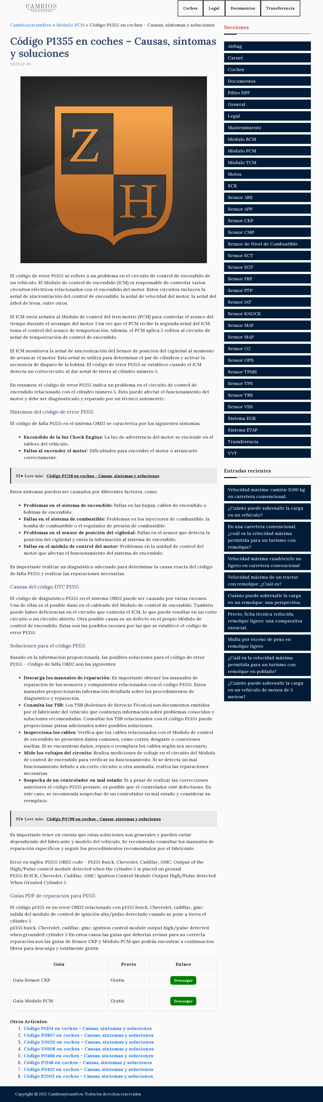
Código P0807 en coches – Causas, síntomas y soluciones (88, 1035)
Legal (214, 8)
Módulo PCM (70, 25)
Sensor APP (240, 209)
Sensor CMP (241, 232)
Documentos (243, 8)
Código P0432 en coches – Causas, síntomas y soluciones (88, 1069)
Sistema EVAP (243, 430)
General (236, 104)
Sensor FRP (240, 279)
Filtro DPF (239, 93)
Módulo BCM (242, 139)
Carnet (235, 58)
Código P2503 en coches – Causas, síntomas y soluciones (88, 1076)
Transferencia (280, 8)
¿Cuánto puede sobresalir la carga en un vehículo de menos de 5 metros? (265, 690)
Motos (234, 174)
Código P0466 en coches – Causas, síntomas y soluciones (88, 1056)
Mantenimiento (244, 127)
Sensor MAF (241, 325)
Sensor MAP (241, 337)
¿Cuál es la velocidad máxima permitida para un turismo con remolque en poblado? (261, 664)
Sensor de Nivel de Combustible (263, 244)
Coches (190, 8)
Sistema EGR (242, 418)
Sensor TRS (240, 395)
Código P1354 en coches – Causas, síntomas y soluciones (88, 1028)
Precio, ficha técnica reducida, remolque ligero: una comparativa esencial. (265, 621)
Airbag (235, 46)
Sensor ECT (240, 255)
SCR (232, 186)
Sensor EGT (241, 267)
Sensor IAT (240, 302)
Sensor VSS (240, 407)
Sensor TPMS (242, 372)
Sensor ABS (240, 197)
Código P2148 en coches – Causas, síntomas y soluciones (88, 1062)
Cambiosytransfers (30, 25)
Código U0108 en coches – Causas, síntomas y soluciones (89, 1049)
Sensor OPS (241, 360)
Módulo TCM (242, 162)
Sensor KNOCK (244, 314)
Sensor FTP (240, 290)
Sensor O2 (239, 348)
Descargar (183, 980)
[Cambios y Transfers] (42, 8)
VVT (232, 453)
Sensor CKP (240, 220)
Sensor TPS (240, 383)
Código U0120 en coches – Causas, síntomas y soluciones (89, 1042)
